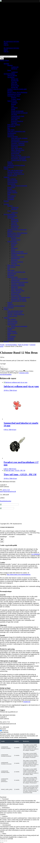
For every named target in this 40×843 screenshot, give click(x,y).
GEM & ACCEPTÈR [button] (6, 839)
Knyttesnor (14, 107)
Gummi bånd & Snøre (17, 116)
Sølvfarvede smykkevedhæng (16, 165)
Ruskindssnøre (15, 118)
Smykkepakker (11, 133)
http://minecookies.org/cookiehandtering (18, 574)
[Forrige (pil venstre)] (0, 842)
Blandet (9, 189)
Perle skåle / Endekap (13, 124)
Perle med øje (11, 126)
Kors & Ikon (11, 187)
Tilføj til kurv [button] (13, 390)
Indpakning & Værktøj (14, 94)
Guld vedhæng (11, 191)
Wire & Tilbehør (12, 75)
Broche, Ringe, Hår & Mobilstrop (17, 92)
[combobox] (8, 57)
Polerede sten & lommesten (19, 185)
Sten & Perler (11, 184)
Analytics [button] (3, 814)
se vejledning (35, 554)
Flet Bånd (14, 114)
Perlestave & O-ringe (13, 96)
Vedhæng (10, 163)
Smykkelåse (11, 77)
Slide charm (10, 129)
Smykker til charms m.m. (14, 172)
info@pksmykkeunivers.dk (8, 491)
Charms (6, 168)
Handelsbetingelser (5, 501)
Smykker (6, 63)
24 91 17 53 (6, 490)
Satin (12, 106)
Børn (8, 194)
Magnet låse (14, 79)
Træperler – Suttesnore (17, 143)
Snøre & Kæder (12, 101)
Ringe (9, 70)
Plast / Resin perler (16, 148)
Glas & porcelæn (9, 167)
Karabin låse (15, 80)
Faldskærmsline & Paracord (19, 113)
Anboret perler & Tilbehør (19, 160)
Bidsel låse (14, 84)
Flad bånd (14, 123)
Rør (8, 128)
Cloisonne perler (16, 152)
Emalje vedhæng (12, 192)
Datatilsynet (26, 701)
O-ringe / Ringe (15, 99)
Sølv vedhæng (11, 179)
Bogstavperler (15, 153)
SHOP (6, 43)
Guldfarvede (15, 67)
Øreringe (10, 65)
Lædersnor (14, 102)
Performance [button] (3, 806)
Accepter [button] (12, 536)
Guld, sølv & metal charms (15, 170)
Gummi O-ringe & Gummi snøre (17, 89)
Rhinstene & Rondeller (18, 145)
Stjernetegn (10, 135)
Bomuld (13, 104)
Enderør (9, 162)
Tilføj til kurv (4, 369)
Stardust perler (15, 140)
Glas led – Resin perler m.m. (15, 174)
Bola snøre (14, 119)
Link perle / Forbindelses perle (16, 131)
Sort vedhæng (11, 196)
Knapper (6, 201)
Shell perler (14, 146)
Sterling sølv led (12, 175)
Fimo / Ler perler (16, 155)
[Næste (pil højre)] (2, 842)
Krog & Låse (15, 85)
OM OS (6, 45)
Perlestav (13, 97)
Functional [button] (3, 797)
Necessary (5, 730)
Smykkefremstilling (9, 74)
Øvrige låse (14, 87)
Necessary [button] (3, 729)
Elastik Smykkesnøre (17, 111)
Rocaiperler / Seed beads (18, 158)
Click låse (14, 82)
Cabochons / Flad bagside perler (20, 157)
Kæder (13, 109)
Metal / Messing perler (17, 150)
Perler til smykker (12, 136)
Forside (2, 344)
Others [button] (2, 832)
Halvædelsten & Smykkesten (19, 141)
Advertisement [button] (4, 823)
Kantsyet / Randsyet (17, 121)
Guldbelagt (14, 72)
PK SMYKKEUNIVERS (11, 41)
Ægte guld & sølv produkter (19, 138)
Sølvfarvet (14, 68)
